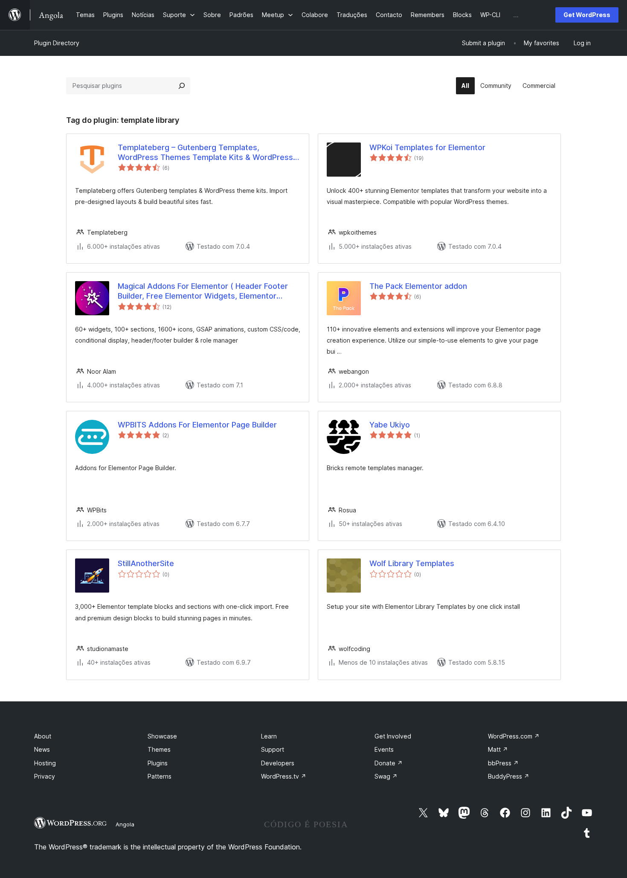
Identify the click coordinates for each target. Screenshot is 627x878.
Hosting (45, 763)
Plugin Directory (56, 43)
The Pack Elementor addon (418, 286)
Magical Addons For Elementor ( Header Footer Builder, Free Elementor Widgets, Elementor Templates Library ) (203, 291)
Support (272, 749)
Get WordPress (586, 14)
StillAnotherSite (146, 563)
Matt (498, 749)
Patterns (159, 776)
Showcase (162, 736)
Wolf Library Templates (411, 563)
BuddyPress (508, 776)
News (42, 749)
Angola (125, 824)
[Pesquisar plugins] (181, 85)
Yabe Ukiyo (389, 424)
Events (384, 749)
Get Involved (392, 736)
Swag (386, 776)
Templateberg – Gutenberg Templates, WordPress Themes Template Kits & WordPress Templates (205, 153)
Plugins (158, 763)
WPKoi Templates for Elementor (427, 147)
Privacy (44, 776)
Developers (277, 763)
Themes (159, 749)
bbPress (503, 763)
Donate (388, 763)
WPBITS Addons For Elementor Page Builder (197, 424)
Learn (269, 736)
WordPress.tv (283, 776)
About (42, 736)
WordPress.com (514, 736)
